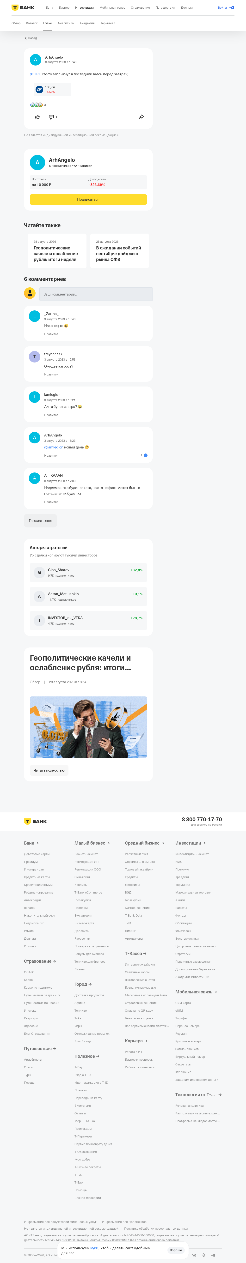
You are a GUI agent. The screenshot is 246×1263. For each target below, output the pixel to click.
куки (94, 1247)
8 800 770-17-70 (202, 819)
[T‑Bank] (23, 8)
